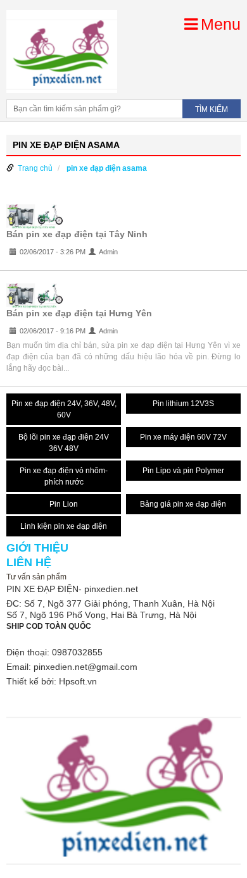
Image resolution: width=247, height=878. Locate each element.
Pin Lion (63, 504)
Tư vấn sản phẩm (36, 576)
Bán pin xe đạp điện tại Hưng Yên (79, 313)
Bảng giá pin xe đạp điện (183, 504)
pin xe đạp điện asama (106, 168)
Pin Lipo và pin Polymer (183, 470)
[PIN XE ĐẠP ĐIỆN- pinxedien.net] (61, 51)
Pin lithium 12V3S (183, 403)
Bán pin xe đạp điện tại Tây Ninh (77, 234)
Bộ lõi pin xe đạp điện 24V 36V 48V (63, 443)
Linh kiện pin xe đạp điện (63, 526)
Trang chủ (35, 168)
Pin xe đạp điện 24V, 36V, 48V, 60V (64, 409)
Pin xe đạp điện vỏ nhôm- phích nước (64, 476)
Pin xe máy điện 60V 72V (183, 437)
